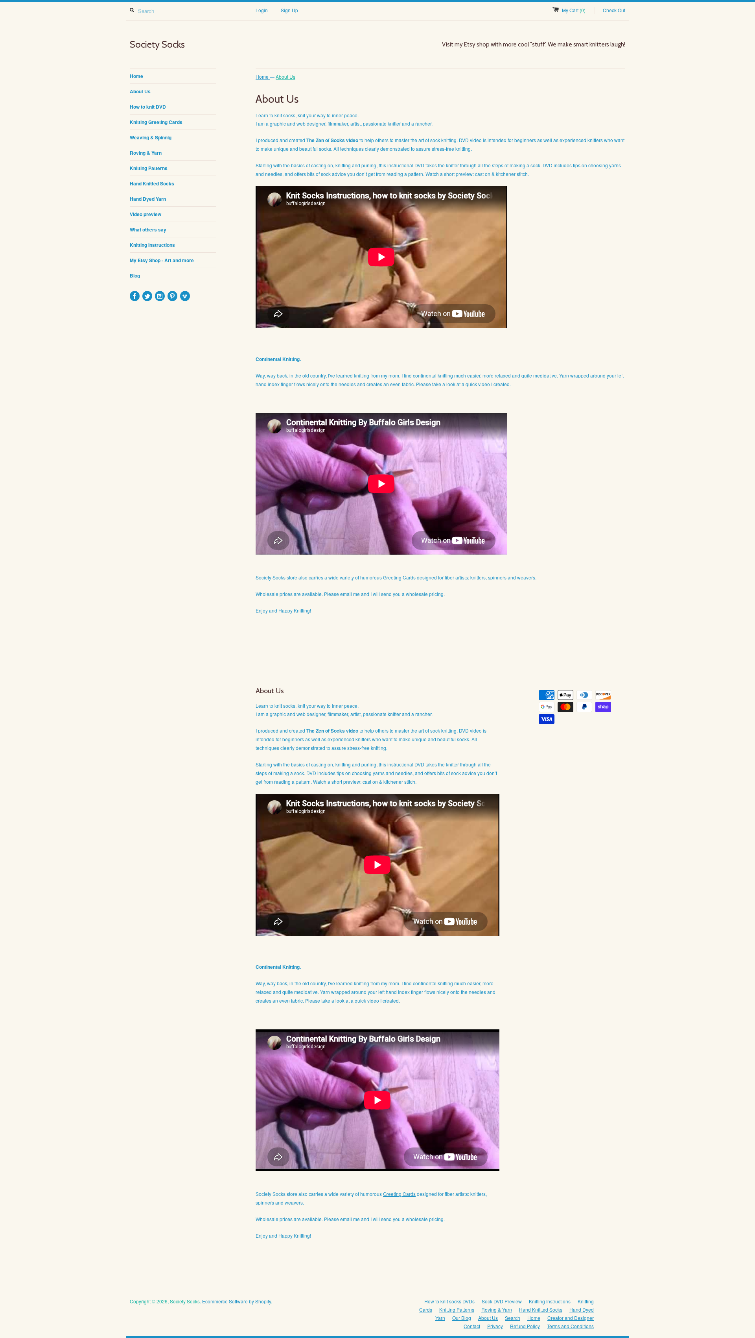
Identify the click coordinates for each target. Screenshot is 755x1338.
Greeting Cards (399, 577)
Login (262, 10)
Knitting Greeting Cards (156, 122)
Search (512, 1317)
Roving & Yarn (146, 152)
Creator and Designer (570, 1317)
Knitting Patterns (149, 168)
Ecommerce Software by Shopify (236, 1301)
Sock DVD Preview (502, 1301)
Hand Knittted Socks (540, 1309)
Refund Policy (525, 1326)
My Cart (574, 10)
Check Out (614, 10)
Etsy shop (477, 44)
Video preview (145, 214)
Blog (135, 275)
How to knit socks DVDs (449, 1301)
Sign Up (289, 10)
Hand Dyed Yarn (148, 198)
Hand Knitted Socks (152, 183)
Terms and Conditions (570, 1326)
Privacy (495, 1326)
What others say (148, 229)
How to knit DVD (148, 106)
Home (136, 76)
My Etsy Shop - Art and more (162, 260)
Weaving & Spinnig (150, 137)
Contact (472, 1326)
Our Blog (461, 1317)
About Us (140, 91)
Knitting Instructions (152, 244)
